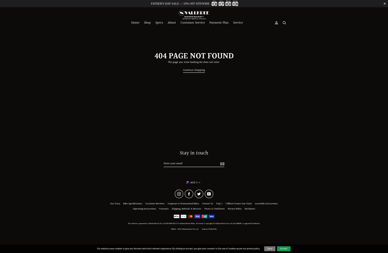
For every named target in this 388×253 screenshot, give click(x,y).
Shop (147, 22)
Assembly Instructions (266, 204)
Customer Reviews (155, 204)
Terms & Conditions (214, 209)
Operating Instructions (144, 209)
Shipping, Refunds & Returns (186, 209)
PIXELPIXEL (212, 229)
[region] (194, 3)
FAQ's (219, 204)
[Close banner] (384, 3)
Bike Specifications (132, 204)
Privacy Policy (235, 209)
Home (135, 22)
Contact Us (207, 204)
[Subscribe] (221, 163)
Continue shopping (194, 70)
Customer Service (193, 22)
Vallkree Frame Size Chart (239, 204)
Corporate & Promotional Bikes (183, 204)
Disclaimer (250, 209)
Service (238, 22)
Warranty (164, 209)
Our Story (115, 204)
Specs (159, 22)
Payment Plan (219, 22)
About (172, 22)
